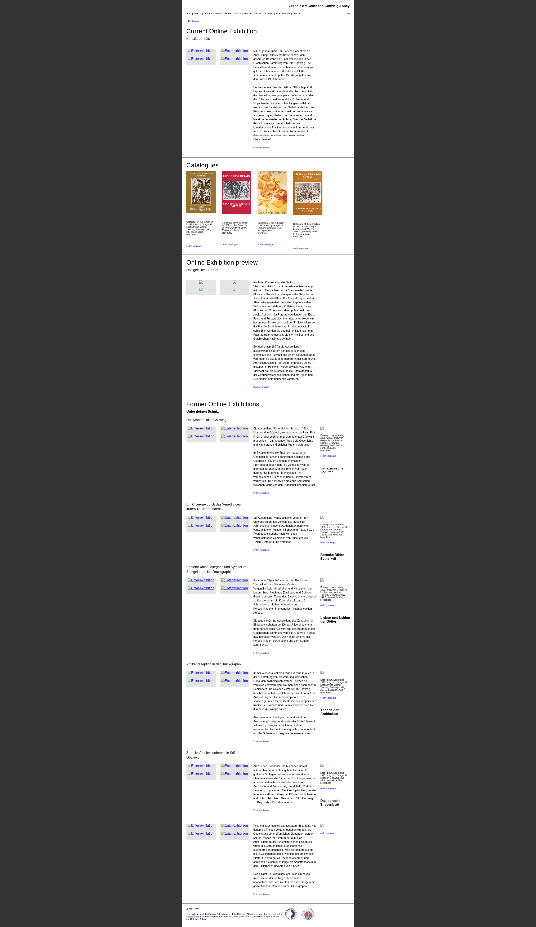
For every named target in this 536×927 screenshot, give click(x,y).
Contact (269, 13)
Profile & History (233, 13)
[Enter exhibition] (201, 51)
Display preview (261, 387)
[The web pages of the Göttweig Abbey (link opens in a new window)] (308, 921)
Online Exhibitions (213, 13)
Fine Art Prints (283, 13)
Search (197, 13)
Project (259, 13)
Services (248, 13)
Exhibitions (193, 21)
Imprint (296, 13)
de (348, 13)
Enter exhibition (261, 147)
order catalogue (194, 246)
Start (188, 13)
